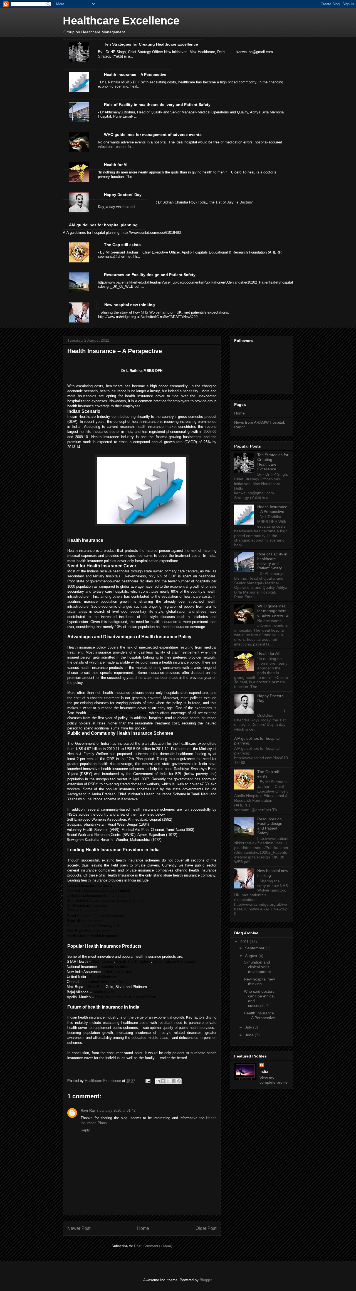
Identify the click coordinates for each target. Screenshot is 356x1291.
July (249, 1027)
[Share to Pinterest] (179, 1081)
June (250, 1035)
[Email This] (157, 1081)
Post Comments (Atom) (153, 1246)
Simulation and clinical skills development (257, 967)
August (251, 956)
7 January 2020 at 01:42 (116, 1110)
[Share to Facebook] (173, 1081)
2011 (245, 941)
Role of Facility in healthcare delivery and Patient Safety (157, 104)
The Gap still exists (122, 244)
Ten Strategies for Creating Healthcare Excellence (151, 44)
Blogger (206, 1280)
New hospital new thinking (129, 304)
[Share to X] (168, 1081)
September (255, 948)
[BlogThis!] (163, 1081)
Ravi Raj (88, 1110)
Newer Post (78, 1228)
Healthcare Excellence (121, 20)
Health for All (116, 164)
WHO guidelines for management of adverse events (153, 134)
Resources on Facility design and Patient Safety (150, 274)
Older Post (206, 1228)
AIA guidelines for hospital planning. (104, 225)
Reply (85, 1130)
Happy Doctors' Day (123, 194)
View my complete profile (273, 1080)
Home (143, 1228)
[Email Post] (148, 1081)
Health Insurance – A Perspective (135, 74)
